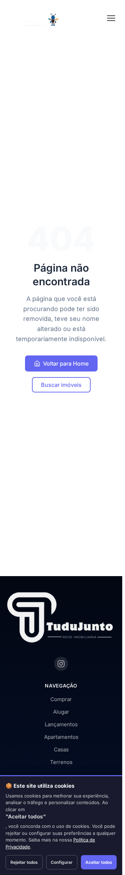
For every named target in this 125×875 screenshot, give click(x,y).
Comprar (61, 699)
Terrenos (61, 762)
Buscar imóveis (61, 384)
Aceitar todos (98, 862)
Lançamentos (61, 724)
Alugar (61, 711)
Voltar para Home (66, 363)
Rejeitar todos (24, 862)
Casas (61, 749)
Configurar (62, 862)
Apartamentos (61, 737)
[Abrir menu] (111, 18)
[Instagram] (61, 664)
